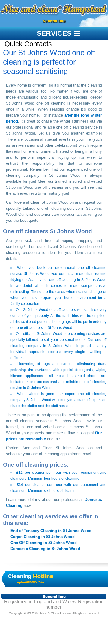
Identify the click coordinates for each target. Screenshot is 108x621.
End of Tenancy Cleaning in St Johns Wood (51, 530)
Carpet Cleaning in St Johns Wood (42, 536)
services (54, 33)
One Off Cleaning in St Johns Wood (43, 542)
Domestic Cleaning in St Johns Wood (45, 548)
